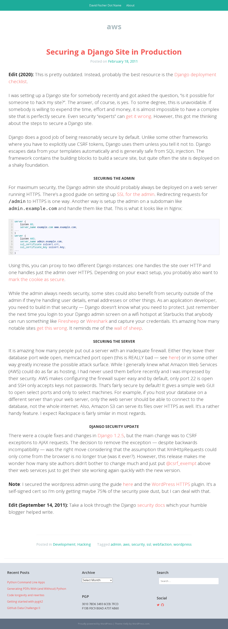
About (130, 5)
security (138, 544)
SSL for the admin (135, 194)
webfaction (162, 544)
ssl (149, 544)
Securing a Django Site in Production (114, 52)
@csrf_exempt (181, 463)
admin (116, 544)
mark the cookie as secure (36, 279)
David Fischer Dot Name (105, 5)
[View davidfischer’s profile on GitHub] (162, 604)
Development (64, 544)
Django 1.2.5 (111, 435)
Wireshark (97, 321)
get (40, 328)
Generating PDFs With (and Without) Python (36, 589)
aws (126, 544)
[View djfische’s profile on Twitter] (158, 604)
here (174, 357)
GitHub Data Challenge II (23, 608)
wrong (60, 328)
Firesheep (68, 321)
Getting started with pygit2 (25, 601)
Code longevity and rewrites (25, 595)
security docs (151, 505)
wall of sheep (128, 328)
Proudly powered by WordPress (95, 623)
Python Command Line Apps (26, 582)
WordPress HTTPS (171, 484)
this (48, 328)
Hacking (84, 544)
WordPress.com (140, 623)
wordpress (182, 544)
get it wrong (138, 116)
